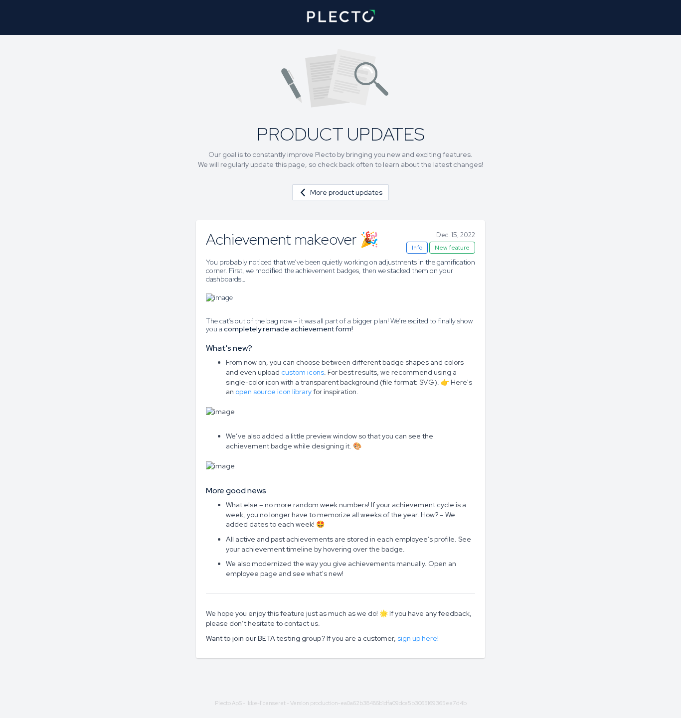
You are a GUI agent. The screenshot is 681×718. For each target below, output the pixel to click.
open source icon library (273, 391)
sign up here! (418, 638)
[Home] (340, 17)
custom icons (302, 372)
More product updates (346, 192)
